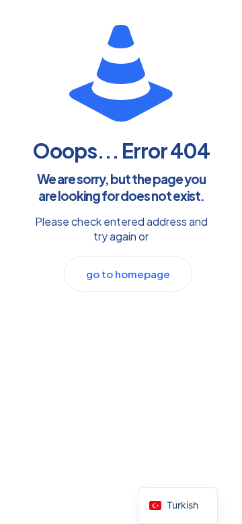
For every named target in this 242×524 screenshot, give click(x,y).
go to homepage (128, 273)
